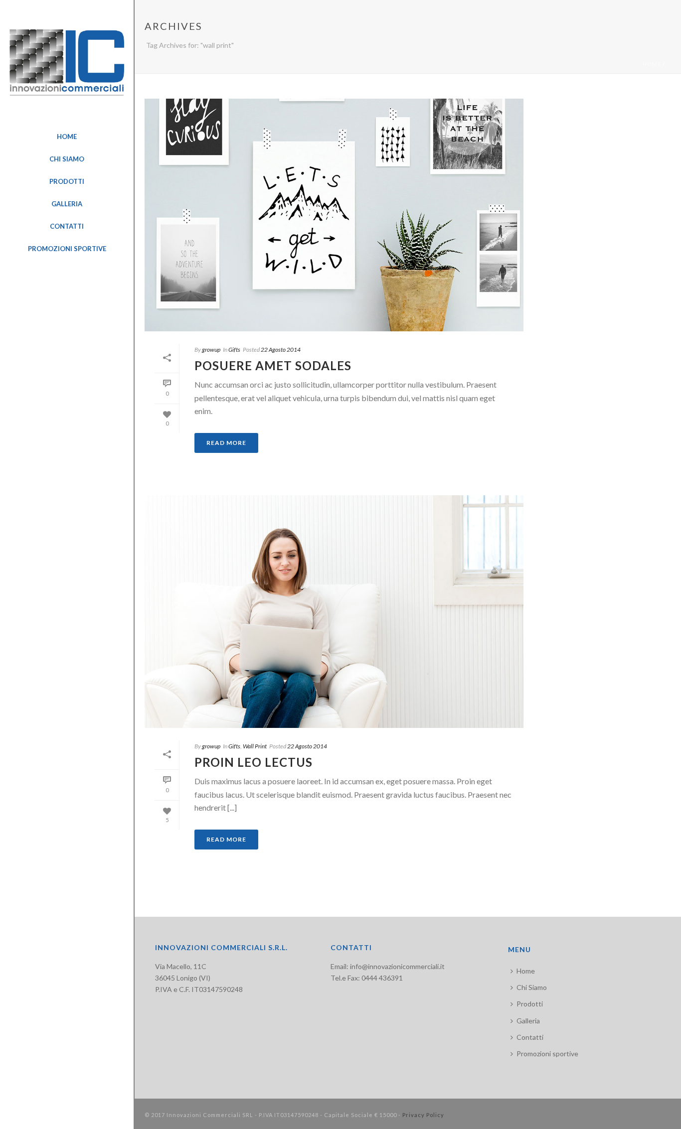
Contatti (529, 1037)
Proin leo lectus (253, 762)
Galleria (528, 1020)
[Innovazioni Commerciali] (67, 62)
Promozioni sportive (547, 1053)
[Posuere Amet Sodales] (334, 215)
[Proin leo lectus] (334, 611)
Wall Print (255, 746)
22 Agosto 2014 (281, 349)
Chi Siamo (531, 987)
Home (652, 64)
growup (211, 349)
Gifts (234, 349)
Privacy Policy (423, 1115)
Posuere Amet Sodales (272, 365)
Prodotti (529, 1003)
